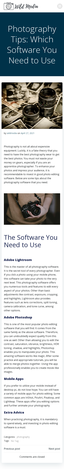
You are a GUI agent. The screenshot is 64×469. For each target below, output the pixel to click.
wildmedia (12, 133)
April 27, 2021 (27, 133)
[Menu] (59, 6)
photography (23, 436)
